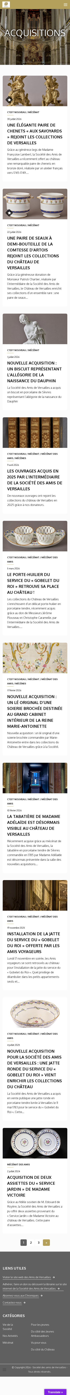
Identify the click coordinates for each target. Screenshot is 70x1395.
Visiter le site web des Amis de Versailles (27, 1277)
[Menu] (65, 4)
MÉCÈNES (20, 458)
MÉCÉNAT (33, 112)
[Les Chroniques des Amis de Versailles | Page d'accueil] (7, 4)
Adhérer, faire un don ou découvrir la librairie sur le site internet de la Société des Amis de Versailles (35, 1286)
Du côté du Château (43, 1349)
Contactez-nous (12, 1302)
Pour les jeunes (40, 1324)
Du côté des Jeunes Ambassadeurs (42, 1333)
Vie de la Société (8, 1327)
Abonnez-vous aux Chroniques (21, 1295)
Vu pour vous (38, 1342)
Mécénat (8, 1342)
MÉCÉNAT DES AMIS (18, 1164)
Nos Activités (10, 1335)
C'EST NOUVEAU (16, 112)
